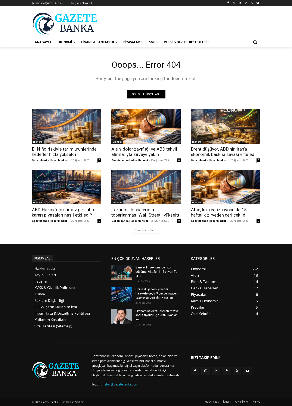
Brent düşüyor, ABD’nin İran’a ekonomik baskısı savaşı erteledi (223, 152)
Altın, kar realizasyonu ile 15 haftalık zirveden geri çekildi (219, 212)
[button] (255, 42)
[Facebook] (228, 3)
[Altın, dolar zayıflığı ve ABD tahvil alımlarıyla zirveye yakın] (146, 126)
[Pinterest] (245, 3)
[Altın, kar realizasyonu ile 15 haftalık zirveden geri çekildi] (225, 187)
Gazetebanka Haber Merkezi (50, 160)
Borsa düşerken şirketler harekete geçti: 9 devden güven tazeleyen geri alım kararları (157, 293)
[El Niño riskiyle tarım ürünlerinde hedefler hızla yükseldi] (66, 126)
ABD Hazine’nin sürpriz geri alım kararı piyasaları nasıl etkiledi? (63, 212)
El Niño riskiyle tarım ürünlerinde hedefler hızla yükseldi (64, 152)
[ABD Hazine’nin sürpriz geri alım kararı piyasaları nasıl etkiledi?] (66, 187)
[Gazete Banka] (66, 23)
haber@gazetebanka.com (120, 384)
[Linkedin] (239, 3)
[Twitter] (251, 3)
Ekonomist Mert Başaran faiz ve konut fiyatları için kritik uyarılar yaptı (157, 315)
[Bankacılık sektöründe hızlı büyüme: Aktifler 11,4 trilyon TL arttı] (121, 272)
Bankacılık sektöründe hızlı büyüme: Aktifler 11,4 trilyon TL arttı (156, 271)
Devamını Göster (144, 230)
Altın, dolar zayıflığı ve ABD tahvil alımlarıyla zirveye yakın (144, 152)
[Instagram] (234, 3)
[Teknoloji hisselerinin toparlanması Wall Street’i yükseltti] (146, 187)
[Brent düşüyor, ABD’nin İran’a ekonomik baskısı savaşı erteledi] (225, 126)
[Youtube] (257, 3)
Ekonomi (38, 141)
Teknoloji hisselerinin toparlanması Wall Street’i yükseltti (146, 212)
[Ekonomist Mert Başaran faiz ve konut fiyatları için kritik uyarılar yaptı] (121, 316)
